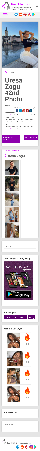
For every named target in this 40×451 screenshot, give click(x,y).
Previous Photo (8, 139)
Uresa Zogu (9, 115)
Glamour (9, 317)
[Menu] (6, 15)
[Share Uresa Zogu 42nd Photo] (33, 109)
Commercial (20, 317)
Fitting (31, 317)
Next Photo (30, 137)
